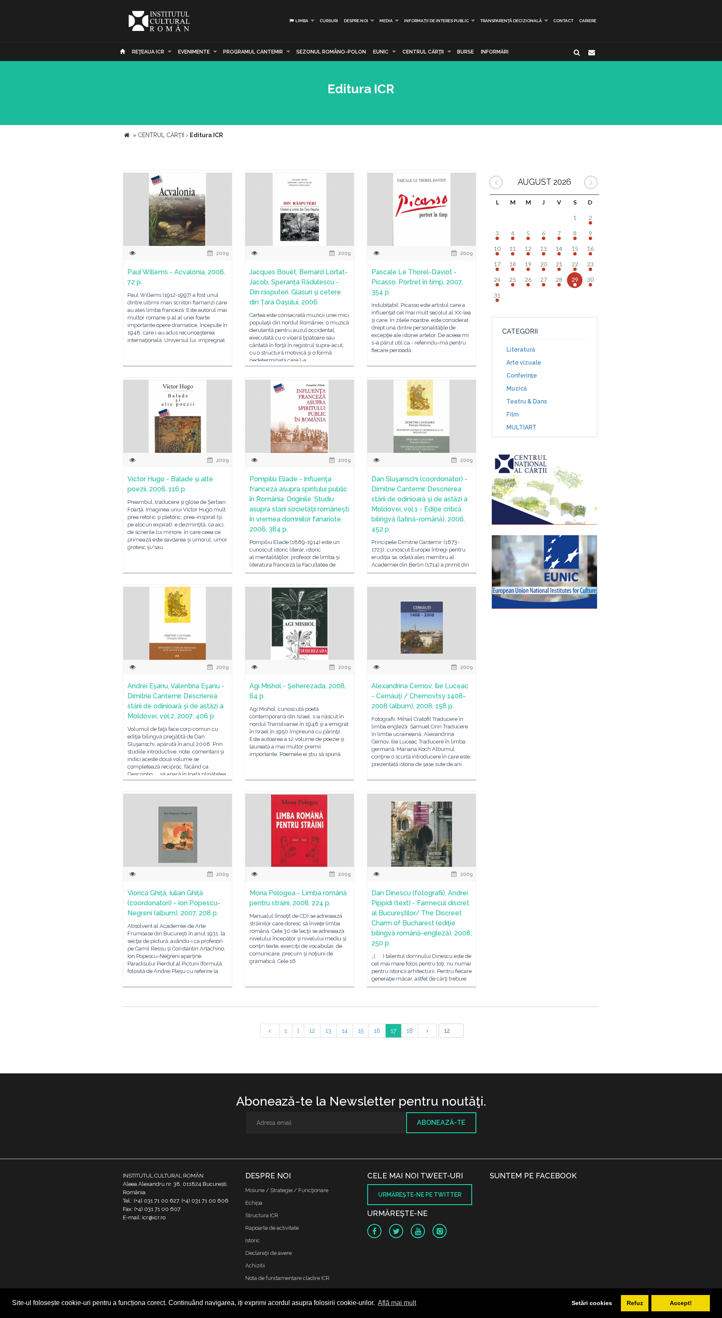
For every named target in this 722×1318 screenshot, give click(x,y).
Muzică (516, 388)
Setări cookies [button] (592, 1303)
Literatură (520, 349)
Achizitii (255, 1265)
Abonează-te (441, 1122)
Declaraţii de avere (268, 1253)
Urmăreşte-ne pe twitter (419, 1194)
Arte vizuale (523, 362)
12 (312, 1030)
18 (410, 1030)
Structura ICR (261, 1215)
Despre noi (356, 20)
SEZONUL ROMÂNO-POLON (331, 52)
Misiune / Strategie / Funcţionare (286, 1190)
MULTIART (521, 427)
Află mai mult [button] (397, 1302)
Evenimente (194, 52)
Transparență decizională (511, 20)
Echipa (253, 1203)
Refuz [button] (635, 1303)
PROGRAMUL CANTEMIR (253, 52)
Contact (563, 20)
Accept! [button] (681, 1303)
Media (386, 20)
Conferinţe (521, 375)
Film (512, 414)
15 (361, 1030)
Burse (465, 52)
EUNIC (381, 52)
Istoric (252, 1240)
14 (345, 1030)
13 (328, 1030)
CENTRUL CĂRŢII (423, 52)
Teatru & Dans (526, 401)
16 (377, 1030)
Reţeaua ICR (148, 52)
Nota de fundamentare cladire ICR (287, 1278)
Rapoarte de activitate (272, 1228)
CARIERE (587, 20)
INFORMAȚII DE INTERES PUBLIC (436, 20)
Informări (494, 52)
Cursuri (329, 20)
